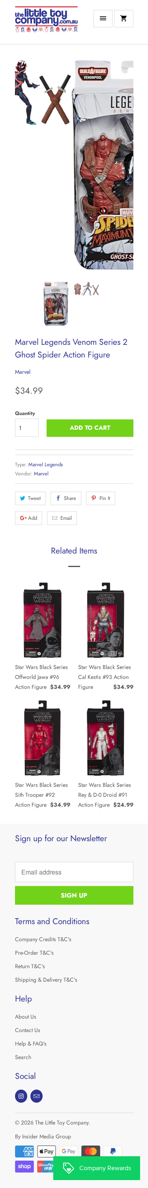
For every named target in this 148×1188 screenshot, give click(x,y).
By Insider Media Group (43, 1136)
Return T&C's (30, 966)
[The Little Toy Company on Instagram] (21, 1096)
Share (70, 498)
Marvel (22, 372)
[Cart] (123, 18)
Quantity (25, 413)
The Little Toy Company (61, 1122)
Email (66, 518)
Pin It (104, 498)
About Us (25, 1017)
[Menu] (103, 18)
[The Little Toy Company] (46, 25)
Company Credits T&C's (43, 939)
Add (32, 518)
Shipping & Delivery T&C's (46, 980)
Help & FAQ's (31, 1044)
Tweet (34, 498)
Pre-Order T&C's (34, 953)
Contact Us (27, 1030)
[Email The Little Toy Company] (36, 1096)
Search (23, 1057)
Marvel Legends (45, 464)
